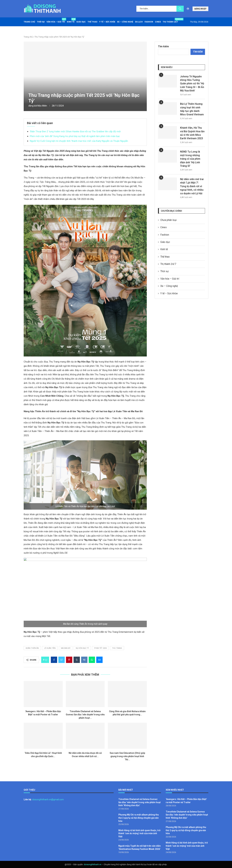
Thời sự (41, 22)
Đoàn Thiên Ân (32, 648)
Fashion (149, 22)
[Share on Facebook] (54, 660)
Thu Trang (117, 648)
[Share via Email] (99, 660)
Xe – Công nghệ (125, 22)
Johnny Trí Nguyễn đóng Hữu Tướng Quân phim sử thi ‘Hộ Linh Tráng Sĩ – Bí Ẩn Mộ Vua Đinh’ (192, 83)
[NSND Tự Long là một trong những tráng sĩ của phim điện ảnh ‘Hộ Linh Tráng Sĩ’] (167, 156)
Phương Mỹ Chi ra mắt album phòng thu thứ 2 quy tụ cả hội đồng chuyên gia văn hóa (138, 817)
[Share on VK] (84, 660)
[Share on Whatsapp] (92, 660)
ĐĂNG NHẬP (200, 9)
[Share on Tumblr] (77, 660)
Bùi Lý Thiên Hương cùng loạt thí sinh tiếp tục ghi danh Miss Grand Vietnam (192, 109)
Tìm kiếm (163, 46)
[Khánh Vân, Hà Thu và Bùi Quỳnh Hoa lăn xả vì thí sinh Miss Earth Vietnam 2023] (167, 132)
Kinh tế (70, 20)
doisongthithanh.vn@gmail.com (48, 799)
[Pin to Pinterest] (69, 660)
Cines (158, 22)
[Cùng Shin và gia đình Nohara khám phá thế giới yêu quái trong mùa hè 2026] (127, 694)
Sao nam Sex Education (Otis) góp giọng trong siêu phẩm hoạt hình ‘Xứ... (127, 756)
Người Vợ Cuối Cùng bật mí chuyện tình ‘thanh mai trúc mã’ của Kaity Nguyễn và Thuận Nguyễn (79, 141)
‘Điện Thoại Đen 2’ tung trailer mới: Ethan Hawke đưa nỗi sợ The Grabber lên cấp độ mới (75, 131)
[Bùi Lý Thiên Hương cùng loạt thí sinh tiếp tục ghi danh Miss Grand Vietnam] (167, 108)
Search (180, 9)
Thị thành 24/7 (170, 20)
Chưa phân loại (168, 220)
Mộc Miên (42, 105)
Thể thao (92, 22)
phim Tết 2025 (100, 648)
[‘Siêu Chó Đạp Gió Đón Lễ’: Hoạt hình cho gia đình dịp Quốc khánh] (43, 736)
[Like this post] (46, 660)
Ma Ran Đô (65, 648)
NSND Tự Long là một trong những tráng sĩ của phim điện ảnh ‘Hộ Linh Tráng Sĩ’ (190, 158)
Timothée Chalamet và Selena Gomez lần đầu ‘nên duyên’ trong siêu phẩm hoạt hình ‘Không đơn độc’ (139, 802)
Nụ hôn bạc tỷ (82, 648)
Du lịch (139, 22)
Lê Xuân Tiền (50, 648)
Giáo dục (81, 22)
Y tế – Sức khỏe (107, 22)
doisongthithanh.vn (92, 864)
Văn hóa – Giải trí (56, 20)
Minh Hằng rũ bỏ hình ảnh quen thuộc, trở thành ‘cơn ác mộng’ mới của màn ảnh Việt (139, 833)
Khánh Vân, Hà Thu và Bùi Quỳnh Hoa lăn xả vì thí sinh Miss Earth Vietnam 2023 (192, 133)
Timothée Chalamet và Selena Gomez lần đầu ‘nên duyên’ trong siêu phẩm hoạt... (85, 714)
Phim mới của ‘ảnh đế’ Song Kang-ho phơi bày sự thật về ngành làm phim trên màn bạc (75, 136)
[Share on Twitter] (61, 660)
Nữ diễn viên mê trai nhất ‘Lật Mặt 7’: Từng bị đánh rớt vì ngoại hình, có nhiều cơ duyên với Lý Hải (192, 186)
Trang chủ (29, 22)
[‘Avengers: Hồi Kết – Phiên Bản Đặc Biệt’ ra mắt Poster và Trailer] (43, 694)
